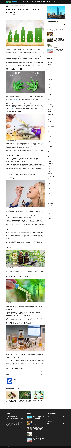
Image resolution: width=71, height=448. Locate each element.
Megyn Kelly (50, 164)
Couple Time (50, 92)
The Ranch (50, 206)
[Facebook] (7, 17)
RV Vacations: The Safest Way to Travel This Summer (36, 374)
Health (53, 1)
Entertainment (38, 1)
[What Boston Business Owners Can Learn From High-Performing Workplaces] (56, 12)
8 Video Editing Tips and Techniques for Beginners (13, 374)
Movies (49, 168)
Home (20, 1)
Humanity (49, 138)
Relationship (50, 185)
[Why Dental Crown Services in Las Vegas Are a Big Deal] (50, 51)
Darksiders (50, 97)
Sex (48, 190)
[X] (9, 17)
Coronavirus (50, 91)
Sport (49, 196)
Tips (48, 208)
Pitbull (49, 181)
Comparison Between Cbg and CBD (38, 400)
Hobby (49, 129)
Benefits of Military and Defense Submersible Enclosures (58, 45)
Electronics (50, 104)
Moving (49, 169)
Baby (49, 71)
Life (48, 154)
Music (49, 171)
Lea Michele (50, 153)
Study (49, 198)
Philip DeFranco (51, 179)
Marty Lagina (50, 163)
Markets (49, 161)
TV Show (49, 211)
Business (31, 1)
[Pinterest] (12, 17)
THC (19, 368)
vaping (22, 368)
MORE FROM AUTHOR (19, 388)
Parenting (49, 178)
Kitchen (49, 149)
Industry (49, 139)
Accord (49, 60)
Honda (49, 134)
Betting (49, 74)
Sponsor (49, 195)
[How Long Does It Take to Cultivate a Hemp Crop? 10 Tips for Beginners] (25, 395)
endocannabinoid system (35, 146)
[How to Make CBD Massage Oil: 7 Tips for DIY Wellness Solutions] (12, 395)
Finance (49, 111)
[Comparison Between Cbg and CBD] (38, 395)
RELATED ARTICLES (10, 388)
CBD (9, 5)
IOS (48, 144)
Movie (49, 166)
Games (49, 119)
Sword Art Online (51, 201)
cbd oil (12, 368)
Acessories (50, 62)
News (49, 174)
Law (48, 151)
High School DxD (51, 126)
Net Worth (50, 173)
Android (49, 65)
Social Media (50, 191)
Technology (25, 1)
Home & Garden (51, 133)
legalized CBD (31, 50)
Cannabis (49, 81)
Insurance (50, 141)
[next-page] (8, 403)
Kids (48, 148)
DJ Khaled (49, 99)
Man (48, 158)
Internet (49, 143)
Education (50, 102)
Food (49, 112)
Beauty (49, 72)
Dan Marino (50, 96)
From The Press (51, 114)
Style (49, 200)
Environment (50, 107)
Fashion (49, 109)
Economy (49, 101)
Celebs (49, 87)
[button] (63, 1)
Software (49, 193)
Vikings (49, 213)
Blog (48, 76)
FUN (48, 116)
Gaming (48, 1)
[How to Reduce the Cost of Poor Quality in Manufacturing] (50, 34)
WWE (49, 216)
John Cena (50, 146)
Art (48, 69)
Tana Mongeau (50, 203)
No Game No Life (51, 176)
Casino (49, 84)
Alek (48, 24)
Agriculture (50, 64)
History (49, 128)
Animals (49, 67)
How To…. (49, 136)
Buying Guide (50, 79)
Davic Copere (9, 14)
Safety (49, 188)
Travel (49, 210)
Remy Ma (49, 186)
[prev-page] (6, 403)
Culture (49, 94)
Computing (50, 89)
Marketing (50, 159)
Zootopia (49, 218)
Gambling (49, 117)
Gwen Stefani (50, 122)
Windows (49, 215)
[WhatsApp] (15, 17)
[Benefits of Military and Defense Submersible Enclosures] (50, 45)
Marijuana (15, 99)
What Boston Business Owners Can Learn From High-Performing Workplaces (56, 21)
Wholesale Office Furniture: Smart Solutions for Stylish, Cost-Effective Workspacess (59, 39)
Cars (44, 1)
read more (11, 108)
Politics (49, 183)
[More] (17, 17)
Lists (48, 156)
